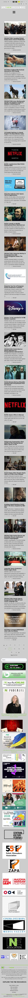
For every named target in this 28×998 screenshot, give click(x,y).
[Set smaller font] (21, 4)
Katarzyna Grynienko (17, 50)
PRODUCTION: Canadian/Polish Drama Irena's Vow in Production (14, 39)
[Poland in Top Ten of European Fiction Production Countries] (15, 276)
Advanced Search (14, 990)
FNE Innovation (14, 989)
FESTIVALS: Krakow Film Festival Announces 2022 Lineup (14, 70)
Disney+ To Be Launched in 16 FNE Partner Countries (14, 318)
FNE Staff (14, 203)
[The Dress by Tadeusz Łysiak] (15, 494)
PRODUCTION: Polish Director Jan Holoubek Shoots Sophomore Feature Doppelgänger (14, 537)
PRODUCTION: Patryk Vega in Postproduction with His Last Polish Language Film (13, 600)
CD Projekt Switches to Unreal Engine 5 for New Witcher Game (14, 133)
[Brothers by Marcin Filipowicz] (15, 339)
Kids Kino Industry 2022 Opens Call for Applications (14, 194)
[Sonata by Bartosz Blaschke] (15, 372)
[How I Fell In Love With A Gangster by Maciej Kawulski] (15, 213)
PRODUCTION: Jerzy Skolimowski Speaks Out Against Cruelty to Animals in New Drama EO (14, 103)
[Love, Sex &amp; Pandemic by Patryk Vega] (15, 588)
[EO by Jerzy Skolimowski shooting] (15, 91)
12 (19, 648)
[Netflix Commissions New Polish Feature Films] (15, 154)
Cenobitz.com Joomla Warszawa (18, 996)
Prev (6, 645)
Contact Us (13, 994)
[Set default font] (24, 4)
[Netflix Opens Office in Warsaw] (15, 405)
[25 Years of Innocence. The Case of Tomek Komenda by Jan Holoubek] (15, 525)
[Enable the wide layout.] (26, 1)
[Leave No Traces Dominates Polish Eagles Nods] (15, 558)
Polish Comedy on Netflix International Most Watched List (14, 224)
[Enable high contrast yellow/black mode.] (19, 1)
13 (23, 648)
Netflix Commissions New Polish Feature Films (14, 164)
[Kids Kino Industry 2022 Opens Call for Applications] (15, 184)
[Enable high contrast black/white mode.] (14, 1)
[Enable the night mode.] (11, 1)
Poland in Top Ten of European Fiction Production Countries (14, 286)
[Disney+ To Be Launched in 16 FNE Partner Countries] (15, 307)
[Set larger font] (26, 4)
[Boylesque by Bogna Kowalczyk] (15, 59)
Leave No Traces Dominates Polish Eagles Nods (13, 569)
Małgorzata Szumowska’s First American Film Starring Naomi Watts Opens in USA (14, 443)
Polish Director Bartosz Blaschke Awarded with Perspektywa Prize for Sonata (14, 383)
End (18, 652)
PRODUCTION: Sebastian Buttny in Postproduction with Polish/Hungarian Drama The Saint (15, 255)
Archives (14, 992)
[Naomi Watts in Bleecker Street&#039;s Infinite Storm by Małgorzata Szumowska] (15, 431)
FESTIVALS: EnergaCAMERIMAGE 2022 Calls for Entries (14, 630)
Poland (6, 36)
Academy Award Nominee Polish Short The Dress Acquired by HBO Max (14, 506)
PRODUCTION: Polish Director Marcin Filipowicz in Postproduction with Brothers (13, 350)
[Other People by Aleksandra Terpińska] (15, 463)
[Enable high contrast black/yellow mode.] (16, 1)
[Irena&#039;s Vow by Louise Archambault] (15, 28)
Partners (8, 994)
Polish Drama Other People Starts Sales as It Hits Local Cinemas (15, 473)
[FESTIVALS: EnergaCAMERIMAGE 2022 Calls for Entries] (15, 619)
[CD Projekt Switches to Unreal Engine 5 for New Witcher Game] (15, 122)
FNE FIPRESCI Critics (14, 985)
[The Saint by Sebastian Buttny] (15, 243)
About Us (17, 994)
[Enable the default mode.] (8, 1)
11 (14, 648)
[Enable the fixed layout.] (24, 1)
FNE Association (14, 987)
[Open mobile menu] (14, 12)
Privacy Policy (4, 994)
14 (11, 652)
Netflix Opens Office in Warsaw (14, 415)
